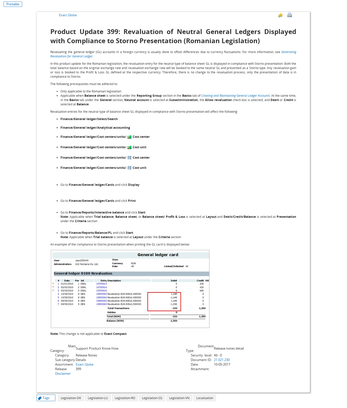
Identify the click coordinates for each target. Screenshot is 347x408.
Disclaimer (63, 373)
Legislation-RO (125, 398)
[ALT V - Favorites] (281, 15)
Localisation (204, 398)
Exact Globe (68, 15)
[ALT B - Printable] (289, 15)
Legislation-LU (98, 398)
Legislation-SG (152, 398)
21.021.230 (222, 359)
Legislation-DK (71, 398)
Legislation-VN (179, 398)
